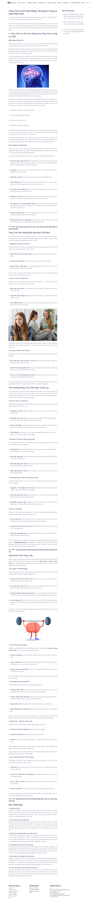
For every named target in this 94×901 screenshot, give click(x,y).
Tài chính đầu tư (42, 2)
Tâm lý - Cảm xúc (21, 2)
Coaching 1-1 (66, 2)
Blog (82, 2)
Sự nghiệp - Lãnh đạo (32, 2)
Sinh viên (59, 2)
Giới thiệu (14, 2)
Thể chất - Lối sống (51, 2)
